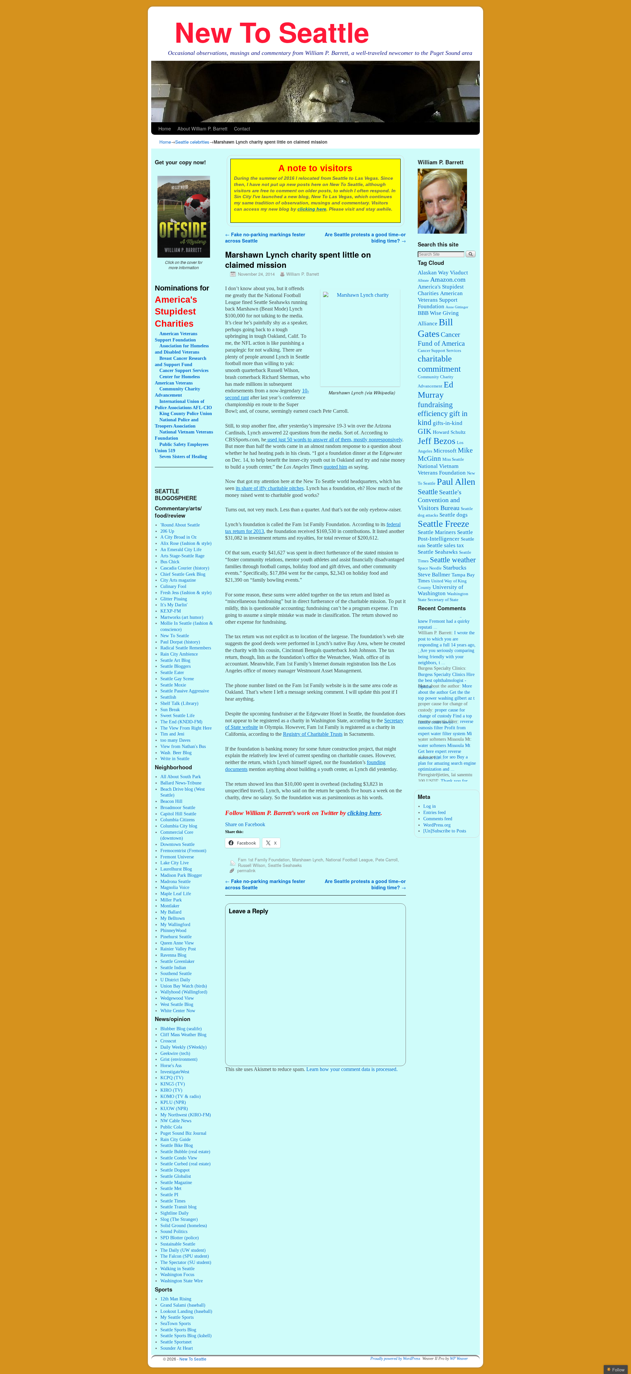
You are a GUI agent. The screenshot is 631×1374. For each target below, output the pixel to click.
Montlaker (169, 905)
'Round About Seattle (180, 524)
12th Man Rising (175, 1298)
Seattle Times (172, 1200)
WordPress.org (437, 824)
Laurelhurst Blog (176, 869)
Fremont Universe (177, 856)
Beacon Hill (171, 801)
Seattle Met (170, 1188)
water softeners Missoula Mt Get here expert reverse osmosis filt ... (444, 739)
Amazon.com (448, 279)
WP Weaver (459, 1358)
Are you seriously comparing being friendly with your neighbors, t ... (446, 644)
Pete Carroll (386, 859)
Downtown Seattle (177, 844)
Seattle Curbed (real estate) (185, 1163)
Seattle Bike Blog (176, 1145)
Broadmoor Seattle (177, 807)
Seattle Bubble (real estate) (185, 1151)
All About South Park (180, 776)
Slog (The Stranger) (179, 1219)
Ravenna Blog (173, 955)
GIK (425, 431)
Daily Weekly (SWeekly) (183, 1047)
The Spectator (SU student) (185, 1262)
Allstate (423, 280)
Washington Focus (177, 1274)
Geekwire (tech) (175, 1053)
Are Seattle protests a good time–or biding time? (365, 237)
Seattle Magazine (176, 1182)
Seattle (428, 492)
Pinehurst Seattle (176, 936)
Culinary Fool (173, 586)
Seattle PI (169, 1194)
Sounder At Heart (176, 1348)
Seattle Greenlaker (177, 961)
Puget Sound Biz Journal (183, 1133)
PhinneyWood (173, 930)
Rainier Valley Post (178, 948)
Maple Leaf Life (175, 893)
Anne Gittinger (457, 307)
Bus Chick (169, 561)
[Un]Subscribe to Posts (444, 830)
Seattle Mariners (437, 532)
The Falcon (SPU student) (184, 1256)
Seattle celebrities (192, 142)
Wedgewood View (177, 998)
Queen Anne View (177, 942)
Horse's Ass (170, 1065)
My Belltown (172, 918)
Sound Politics (173, 1231)
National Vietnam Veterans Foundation (442, 469)
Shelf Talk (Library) (179, 703)
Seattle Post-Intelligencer (445, 535)
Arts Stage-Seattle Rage (182, 555)
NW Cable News (175, 1120)
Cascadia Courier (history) (184, 568)
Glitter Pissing (173, 598)
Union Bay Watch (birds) (183, 986)
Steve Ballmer (434, 574)
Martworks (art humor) (181, 617)
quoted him (335, 467)
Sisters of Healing (183, 456)
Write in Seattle (174, 758)
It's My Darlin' (174, 604)
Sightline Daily (174, 1213)
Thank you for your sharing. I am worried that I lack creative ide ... (443, 775)
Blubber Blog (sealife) (181, 1028)
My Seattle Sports (177, 1317)
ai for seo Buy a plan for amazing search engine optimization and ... (447, 751)
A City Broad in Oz (178, 537)
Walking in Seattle (177, 1268)
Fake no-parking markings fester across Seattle (265, 237)
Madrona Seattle (175, 881)
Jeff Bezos (437, 441)
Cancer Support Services (439, 350)
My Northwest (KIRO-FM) (185, 1114)
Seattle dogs (453, 515)
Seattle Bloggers (175, 666)
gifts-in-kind (447, 423)
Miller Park (171, 899)
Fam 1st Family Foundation (264, 859)
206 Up (167, 531)
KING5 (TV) (172, 1083)
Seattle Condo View (178, 1157)
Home (164, 128)
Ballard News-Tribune (180, 782)
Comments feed (437, 818)
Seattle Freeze (443, 524)
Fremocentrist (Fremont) (183, 850)
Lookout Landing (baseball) (186, 1311)
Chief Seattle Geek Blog (182, 574)
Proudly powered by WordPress (395, 1358)
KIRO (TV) (171, 1090)
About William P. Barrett (202, 128)
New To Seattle (272, 31)
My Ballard (170, 912)
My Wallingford (175, 924)
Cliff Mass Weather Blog (183, 1034)
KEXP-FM (170, 611)
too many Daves (175, 740)
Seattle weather (453, 560)
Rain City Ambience (179, 654)
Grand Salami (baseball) (182, 1305)
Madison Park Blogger (181, 875)
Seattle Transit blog (178, 1206)
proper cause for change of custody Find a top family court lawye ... (445, 704)
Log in (429, 806)
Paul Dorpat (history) (180, 641)
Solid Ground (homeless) (183, 1225)
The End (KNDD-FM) (181, 721)
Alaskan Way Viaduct (443, 272)
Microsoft (444, 451)
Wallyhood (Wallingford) (183, 991)
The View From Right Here (186, 728)
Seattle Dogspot (175, 1170)
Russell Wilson (251, 865)
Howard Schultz (449, 432)
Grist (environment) (179, 1059)
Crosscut (168, 1040)
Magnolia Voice (174, 887)
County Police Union (185, 413)
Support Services (183, 370)
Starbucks (454, 567)
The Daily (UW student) (183, 1250)
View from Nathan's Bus (183, 746)
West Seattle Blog (176, 1004)
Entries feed (434, 812)
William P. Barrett (302, 274)
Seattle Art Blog (175, 660)
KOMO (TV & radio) (180, 1096)
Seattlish (168, 697)
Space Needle (430, 568)
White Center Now (177, 1010)
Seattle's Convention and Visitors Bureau (439, 500)
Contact (242, 128)
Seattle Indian (173, 967)
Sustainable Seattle (177, 1243)
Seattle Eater (172, 672)
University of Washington (440, 590)
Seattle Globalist (175, 1176)
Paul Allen (456, 482)
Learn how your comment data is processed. (352, 1069)
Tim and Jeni (172, 733)
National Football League (349, 859)
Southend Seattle (176, 973)
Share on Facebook (245, 824)
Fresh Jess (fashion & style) (186, 592)
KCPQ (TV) (171, 1077)
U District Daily (175, 979)
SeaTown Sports (175, 1323)
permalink (246, 870)
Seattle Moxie (173, 684)
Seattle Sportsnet (176, 1341)
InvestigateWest (174, 1071)
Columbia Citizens (177, 819)
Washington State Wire (181, 1280)
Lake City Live (174, 862)
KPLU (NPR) (173, 1102)
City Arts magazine (178, 580)
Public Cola (171, 1126)
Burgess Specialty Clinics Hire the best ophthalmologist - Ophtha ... (446, 668)
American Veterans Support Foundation (440, 300)
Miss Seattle (453, 459)
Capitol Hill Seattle (178, 813)
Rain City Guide (175, 1139)
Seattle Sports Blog (178, 1329)
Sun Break (170, 709)
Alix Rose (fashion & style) (186, 543)
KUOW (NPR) (174, 1108)
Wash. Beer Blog (176, 752)
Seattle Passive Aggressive (184, 690)
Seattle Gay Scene (177, 678)
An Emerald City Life (180, 549)
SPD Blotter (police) (179, 1237)
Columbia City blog (178, 825)
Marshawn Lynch (307, 859)
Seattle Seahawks (285, 865)
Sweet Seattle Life (177, 715)
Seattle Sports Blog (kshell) (186, 1335)
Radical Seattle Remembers (185, 647)
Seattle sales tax (445, 545)
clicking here (311, 209)
